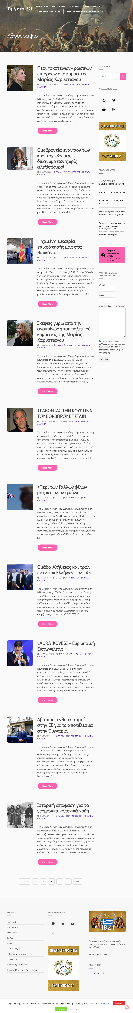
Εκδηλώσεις (74, 6)
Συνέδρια (13, 959)
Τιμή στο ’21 (42, 6)
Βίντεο (96, 6)
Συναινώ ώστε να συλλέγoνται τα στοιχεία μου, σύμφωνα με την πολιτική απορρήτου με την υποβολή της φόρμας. (112, 346)
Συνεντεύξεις (14, 948)
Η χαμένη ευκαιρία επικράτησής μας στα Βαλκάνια (59, 246)
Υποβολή (104, 359)
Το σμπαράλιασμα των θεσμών (112, 192)
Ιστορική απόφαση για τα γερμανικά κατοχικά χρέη (63, 808)
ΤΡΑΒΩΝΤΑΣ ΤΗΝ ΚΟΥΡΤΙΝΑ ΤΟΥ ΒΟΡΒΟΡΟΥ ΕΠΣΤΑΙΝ (64, 413)
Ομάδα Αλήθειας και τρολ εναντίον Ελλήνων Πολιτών (64, 569)
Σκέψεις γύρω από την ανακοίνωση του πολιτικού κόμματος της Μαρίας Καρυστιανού (63, 331)
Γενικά (58, 84)
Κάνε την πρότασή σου (48, 11)
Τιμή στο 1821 (19, 9)
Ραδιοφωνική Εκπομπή (18, 953)
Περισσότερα (73, 1008)
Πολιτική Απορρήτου (97, 973)
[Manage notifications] (127, 1007)
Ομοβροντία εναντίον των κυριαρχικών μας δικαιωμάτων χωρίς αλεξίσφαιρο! (63, 158)
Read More (47, 130)
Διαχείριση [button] (105, 1003)
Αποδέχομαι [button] (61, 1009)
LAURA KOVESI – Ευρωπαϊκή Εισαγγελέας (66, 646)
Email (102, 295)
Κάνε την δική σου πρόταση (112, 306)
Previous (25, 881)
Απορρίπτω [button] (119, 1003)
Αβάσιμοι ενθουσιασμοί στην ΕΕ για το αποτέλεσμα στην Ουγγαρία (65, 725)
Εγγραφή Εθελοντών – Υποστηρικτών (85, 11)
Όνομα (102, 284)
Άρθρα (86, 6)
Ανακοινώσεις (58, 6)
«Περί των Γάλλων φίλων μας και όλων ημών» (62, 489)
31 (68, 881)
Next (78, 881)
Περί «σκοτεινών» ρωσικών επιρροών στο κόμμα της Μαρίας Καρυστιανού (64, 73)
